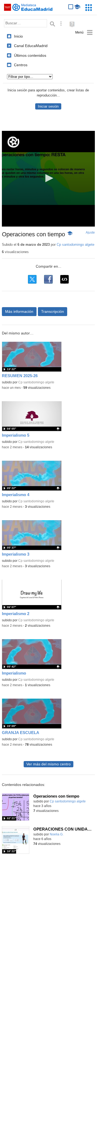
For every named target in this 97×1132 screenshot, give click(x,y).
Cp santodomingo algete (75, 245)
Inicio (18, 36)
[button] (48, 178)
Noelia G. (56, 834)
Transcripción (52, 311)
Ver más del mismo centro (48, 764)
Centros (20, 65)
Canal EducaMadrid (31, 46)
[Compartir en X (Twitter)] (32, 279)
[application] (48, 179)
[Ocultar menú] (84, 32)
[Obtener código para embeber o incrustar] (64, 279)
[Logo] (13, 142)
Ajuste (90, 232)
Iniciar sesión (48, 106)
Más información (19, 311)
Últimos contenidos (30, 55)
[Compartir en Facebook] (48, 279)
